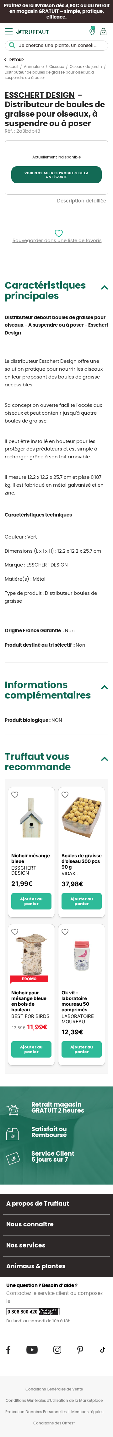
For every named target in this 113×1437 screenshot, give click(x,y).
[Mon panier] (103, 31)
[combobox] (56, 46)
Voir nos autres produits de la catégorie (56, 175)
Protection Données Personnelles (36, 1412)
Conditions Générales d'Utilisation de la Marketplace (54, 1400)
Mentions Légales (87, 1412)
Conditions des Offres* (54, 1423)
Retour (16, 60)
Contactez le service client (38, 1293)
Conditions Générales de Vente (54, 1389)
